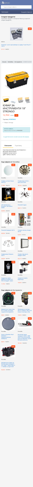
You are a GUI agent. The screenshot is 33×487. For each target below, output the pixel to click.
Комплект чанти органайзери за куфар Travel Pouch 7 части (16, 45)
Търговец (18, 145)
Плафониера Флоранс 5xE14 (7, 255)
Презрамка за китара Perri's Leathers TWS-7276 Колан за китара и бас (25, 311)
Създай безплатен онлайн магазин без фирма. (16, 137)
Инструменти (18, 62)
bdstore (3, 41)
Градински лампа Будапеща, (22, 278)
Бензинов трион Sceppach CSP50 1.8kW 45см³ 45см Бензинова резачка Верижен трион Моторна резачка (24, 337)
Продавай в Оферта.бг (26, 12)
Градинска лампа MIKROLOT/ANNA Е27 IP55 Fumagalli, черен (7, 279)
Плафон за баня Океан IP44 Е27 (7, 181)
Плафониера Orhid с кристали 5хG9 (23, 181)
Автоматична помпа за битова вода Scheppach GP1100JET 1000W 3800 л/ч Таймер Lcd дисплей (8, 364)
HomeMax (10, 62)
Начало (4, 62)
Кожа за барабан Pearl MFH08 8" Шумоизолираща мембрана (7, 336)
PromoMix (3, 306)
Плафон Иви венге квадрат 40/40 (23, 255)
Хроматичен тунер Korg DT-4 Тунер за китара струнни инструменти (7, 311)
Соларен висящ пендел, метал (24, 231)
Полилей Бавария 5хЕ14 (8, 230)
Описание (8, 145)
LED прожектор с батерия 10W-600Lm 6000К (6, 206)
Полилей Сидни (22, 205)
